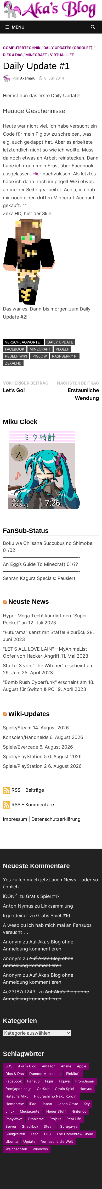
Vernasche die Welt (57, 1141)
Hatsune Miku (17, 1096)
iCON (9, 896)
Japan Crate (68, 1104)
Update (29, 1141)
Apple (81, 1066)
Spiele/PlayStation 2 (25, 766)
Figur (49, 1081)
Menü (18, 27)
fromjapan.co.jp (18, 1089)
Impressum (15, 819)
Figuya (64, 1081)
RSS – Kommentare (33, 804)
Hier (36, 173)
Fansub (33, 1081)
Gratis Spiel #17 (43, 896)
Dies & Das (12, 54)
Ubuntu (11, 1141)
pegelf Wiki (16, 356)
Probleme (36, 1119)
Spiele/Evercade (20, 747)
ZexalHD (13, 363)
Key (87, 1104)
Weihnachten (16, 1149)
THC (47, 1134)
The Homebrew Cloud (74, 1134)
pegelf (62, 349)
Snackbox (30, 1126)
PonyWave (14, 1119)
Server (10, 1126)
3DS (9, 1066)
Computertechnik (22, 47)
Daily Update (60, 342)
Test (34, 1134)
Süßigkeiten (15, 1134)
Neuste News (28, 601)
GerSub (43, 1089)
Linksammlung (57, 906)
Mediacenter (30, 1111)
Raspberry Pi (64, 356)
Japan (47, 1104)
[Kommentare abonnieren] (6, 804)
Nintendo (79, 1111)
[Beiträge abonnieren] (6, 790)
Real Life (73, 1119)
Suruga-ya (69, 1126)
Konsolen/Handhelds (25, 737)
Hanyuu (86, 1089)
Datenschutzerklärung (56, 819)
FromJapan (84, 1081)
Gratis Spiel (64, 1089)
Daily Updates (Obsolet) (68, 47)
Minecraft (36, 54)
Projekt (55, 1119)
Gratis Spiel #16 (53, 915)
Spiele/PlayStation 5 (25, 756)
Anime (66, 1066)
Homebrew (14, 1104)
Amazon (48, 1066)
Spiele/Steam (17, 727)
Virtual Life (62, 54)
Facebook (14, 349)
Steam (49, 1126)
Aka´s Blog (27, 1066)
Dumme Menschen (45, 1074)
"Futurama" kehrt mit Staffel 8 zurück (44, 632)
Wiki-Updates (29, 713)
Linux (9, 1111)
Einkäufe (73, 1074)
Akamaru (27, 78)
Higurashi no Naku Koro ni (55, 1096)
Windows (40, 1149)
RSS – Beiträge (28, 790)
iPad (32, 1104)
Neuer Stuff (56, 1111)
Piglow (39, 356)
